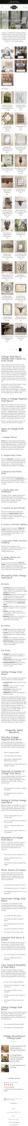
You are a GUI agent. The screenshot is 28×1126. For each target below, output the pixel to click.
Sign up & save (13, 1119)
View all (14, 1041)
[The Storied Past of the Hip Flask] (5, 1068)
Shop (14, 1108)
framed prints (19, 478)
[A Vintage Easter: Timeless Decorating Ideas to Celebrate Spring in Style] (5, 1058)
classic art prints (13, 513)
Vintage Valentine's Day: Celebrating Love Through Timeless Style (18, 1048)
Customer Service (13, 1112)
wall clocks (10, 459)
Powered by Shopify (14, 1124)
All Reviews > (14, 1103)
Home (13, 17)
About (13, 1115)
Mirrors (3, 441)
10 (16, 349)
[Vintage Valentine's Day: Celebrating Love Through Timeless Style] (5, 1049)
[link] (14, 1099)
